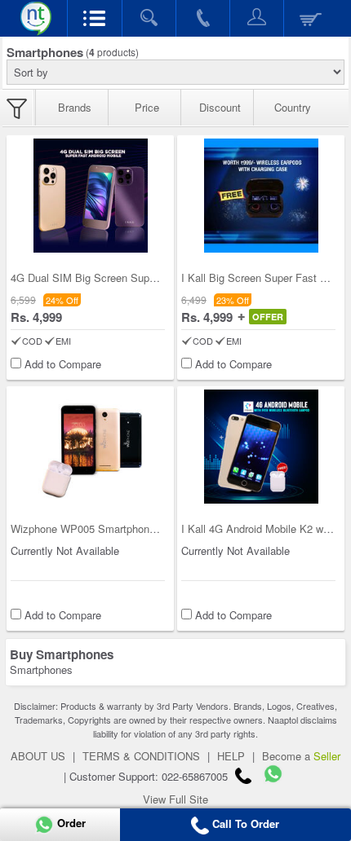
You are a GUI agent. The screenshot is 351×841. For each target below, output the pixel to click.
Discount (220, 107)
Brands (74, 107)
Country (292, 107)
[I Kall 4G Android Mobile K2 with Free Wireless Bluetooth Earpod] (261, 447)
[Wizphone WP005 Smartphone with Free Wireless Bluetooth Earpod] (90, 447)
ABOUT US (38, 756)
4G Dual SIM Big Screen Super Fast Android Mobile (133, 277)
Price (147, 107)
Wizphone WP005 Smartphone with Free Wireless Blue (140, 528)
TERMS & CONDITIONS (141, 756)
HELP (231, 756)
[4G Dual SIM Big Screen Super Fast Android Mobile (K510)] (90, 196)
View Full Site (175, 799)
